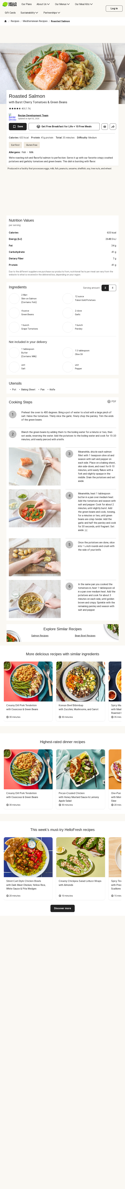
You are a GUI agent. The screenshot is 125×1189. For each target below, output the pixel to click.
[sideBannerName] (62, 193)
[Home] (5, 21)
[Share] (113, 126)
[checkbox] (10, 108)
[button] (62, 287)
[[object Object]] (105, 126)
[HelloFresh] (9, 4)
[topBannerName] (62, 34)
